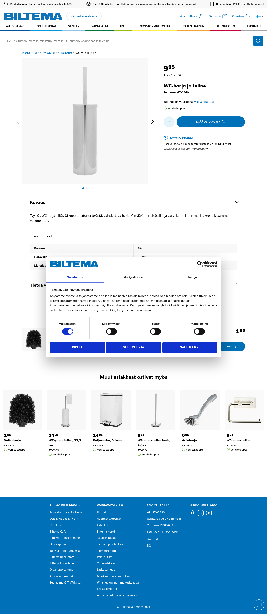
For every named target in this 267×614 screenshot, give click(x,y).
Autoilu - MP (15, 26)
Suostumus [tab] (75, 277)
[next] (152, 122)
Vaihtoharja (12, 440)
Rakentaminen (193, 26)
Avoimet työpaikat (109, 518)
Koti (123, 26)
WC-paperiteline (238, 440)
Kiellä (77, 347)
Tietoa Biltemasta (65, 504)
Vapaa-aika (99, 26)
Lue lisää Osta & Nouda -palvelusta (184, 148)
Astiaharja (189, 440)
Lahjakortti (104, 525)
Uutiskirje (56, 525)
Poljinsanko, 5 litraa (107, 440)
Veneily (73, 26)
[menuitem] (15, 26)
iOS (149, 545)
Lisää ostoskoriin (208, 121)
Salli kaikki (189, 347)
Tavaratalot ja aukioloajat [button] (66, 512)
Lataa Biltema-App (162, 531)
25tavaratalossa (203, 102)
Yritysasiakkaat (106, 563)
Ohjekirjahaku (59, 544)
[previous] (17, 122)
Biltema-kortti (106, 531)
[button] (259, 16)
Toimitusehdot (106, 550)
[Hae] (258, 41)
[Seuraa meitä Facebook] (192, 514)
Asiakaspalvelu (110, 504)
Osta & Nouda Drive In (64, 518)
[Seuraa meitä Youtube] (209, 515)
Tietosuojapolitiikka (110, 544)
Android (152, 539)
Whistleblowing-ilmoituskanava (118, 582)
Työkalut (254, 26)
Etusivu (26, 52)
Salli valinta (133, 347)
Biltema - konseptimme (65, 538)
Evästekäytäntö (107, 589)
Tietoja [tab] (192, 277)
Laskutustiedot (106, 569)
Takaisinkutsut (106, 538)
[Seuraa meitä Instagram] (201, 514)
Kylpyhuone (50, 52)
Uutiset (101, 512)
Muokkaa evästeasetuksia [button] (113, 576)
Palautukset (104, 557)
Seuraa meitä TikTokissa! (65, 582)
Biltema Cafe (58, 531)
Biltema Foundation (63, 563)
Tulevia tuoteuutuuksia (65, 550)
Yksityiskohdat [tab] (133, 277)
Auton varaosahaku (62, 576)
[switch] (111, 331)
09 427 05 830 (156, 512)
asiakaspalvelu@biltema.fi (164, 518)
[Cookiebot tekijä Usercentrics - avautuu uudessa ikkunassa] (200, 264)
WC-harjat (66, 52)
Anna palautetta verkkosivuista (117, 595)
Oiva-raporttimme (61, 569)
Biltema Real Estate (62, 557)
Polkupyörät (46, 26)
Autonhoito (225, 26)
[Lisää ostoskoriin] (169, 121)
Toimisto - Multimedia (154, 26)
